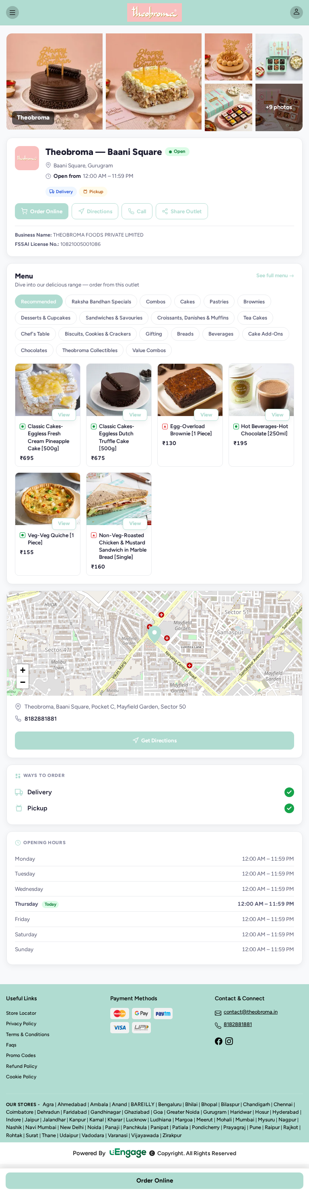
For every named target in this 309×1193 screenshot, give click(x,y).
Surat (32, 1135)
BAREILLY (142, 1104)
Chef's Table (35, 334)
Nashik (14, 1127)
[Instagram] (229, 1042)
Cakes (187, 302)
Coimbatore (19, 1112)
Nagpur (287, 1120)
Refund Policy (21, 1066)
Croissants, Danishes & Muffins (193, 318)
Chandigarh (256, 1104)
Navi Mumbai (40, 1127)
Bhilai (191, 1104)
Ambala (99, 1104)
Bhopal (209, 1104)
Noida (94, 1127)
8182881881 (41, 718)
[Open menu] (12, 12)
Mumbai (244, 1120)
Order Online (46, 211)
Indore (13, 1120)
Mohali (224, 1120)
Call (141, 211)
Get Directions (159, 740)
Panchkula (135, 1127)
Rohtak (14, 1135)
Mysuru (266, 1120)
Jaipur (32, 1120)
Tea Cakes (255, 318)
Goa (158, 1112)
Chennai (283, 1104)
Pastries (219, 302)
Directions (99, 211)
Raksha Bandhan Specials (101, 302)
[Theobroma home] (154, 12)
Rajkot (290, 1127)
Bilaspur (230, 1104)
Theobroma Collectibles (89, 350)
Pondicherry (206, 1127)
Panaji (112, 1127)
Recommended (38, 302)
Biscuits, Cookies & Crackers (98, 334)
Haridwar (240, 1112)
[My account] (296, 12)
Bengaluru (169, 1104)
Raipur (272, 1127)
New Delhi (72, 1127)
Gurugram (215, 1112)
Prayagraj (234, 1127)
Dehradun (48, 1112)
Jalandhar (54, 1120)
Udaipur (69, 1135)
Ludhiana (160, 1120)
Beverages (220, 334)
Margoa (184, 1120)
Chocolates (34, 350)
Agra (48, 1104)
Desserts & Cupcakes (45, 318)
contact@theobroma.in (251, 1012)
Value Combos (149, 350)
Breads (185, 334)
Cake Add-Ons (265, 334)
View (64, 415)
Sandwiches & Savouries (114, 318)
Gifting (154, 334)
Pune (255, 1127)
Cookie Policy (21, 1077)
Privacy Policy (21, 1023)
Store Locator (21, 1013)
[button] (154, 634)
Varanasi (118, 1135)
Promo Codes (21, 1055)
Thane (49, 1135)
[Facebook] (218, 1042)
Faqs (11, 1045)
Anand (119, 1104)
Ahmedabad (72, 1104)
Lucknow (136, 1120)
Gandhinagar (106, 1112)
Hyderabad (285, 1112)
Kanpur (77, 1120)
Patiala (180, 1127)
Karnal (96, 1120)
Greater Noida (183, 1112)
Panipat (159, 1127)
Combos (155, 302)
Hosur (262, 1112)
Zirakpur (172, 1135)
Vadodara (93, 1135)
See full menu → (275, 275)
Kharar (114, 1120)
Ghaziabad (137, 1112)
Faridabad (75, 1112)
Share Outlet (186, 211)
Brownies (254, 302)
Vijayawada (145, 1135)
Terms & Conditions (27, 1034)
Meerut (204, 1120)
